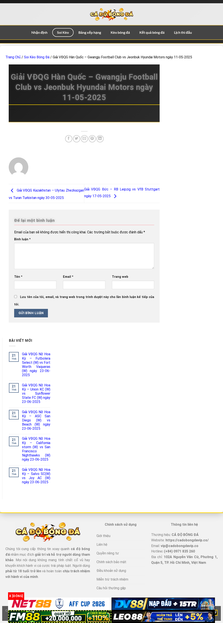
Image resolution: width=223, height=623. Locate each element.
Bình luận (22, 239)
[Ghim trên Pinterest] (92, 138)
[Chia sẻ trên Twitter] (76, 138)
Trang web (120, 277)
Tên (18, 277)
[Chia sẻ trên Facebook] (68, 138)
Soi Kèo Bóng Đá (36, 57)
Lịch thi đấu (183, 32)
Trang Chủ (13, 57)
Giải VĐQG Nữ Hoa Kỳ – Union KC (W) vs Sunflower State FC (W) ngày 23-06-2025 (36, 393)
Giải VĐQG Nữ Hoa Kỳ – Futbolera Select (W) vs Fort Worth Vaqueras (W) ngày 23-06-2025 (36, 364)
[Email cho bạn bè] (84, 138)
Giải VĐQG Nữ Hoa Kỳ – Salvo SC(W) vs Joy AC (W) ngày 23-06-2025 (36, 476)
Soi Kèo (63, 32)
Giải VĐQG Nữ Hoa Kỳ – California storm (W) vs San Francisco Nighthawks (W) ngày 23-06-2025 (36, 448)
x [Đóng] (16, 596)
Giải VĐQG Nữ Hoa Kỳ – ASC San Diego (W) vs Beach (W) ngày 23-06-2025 (36, 420)
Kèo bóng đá (120, 32)
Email (68, 277)
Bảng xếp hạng (89, 32)
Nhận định (39, 32)
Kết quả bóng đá (151, 32)
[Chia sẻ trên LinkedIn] (100, 138)
